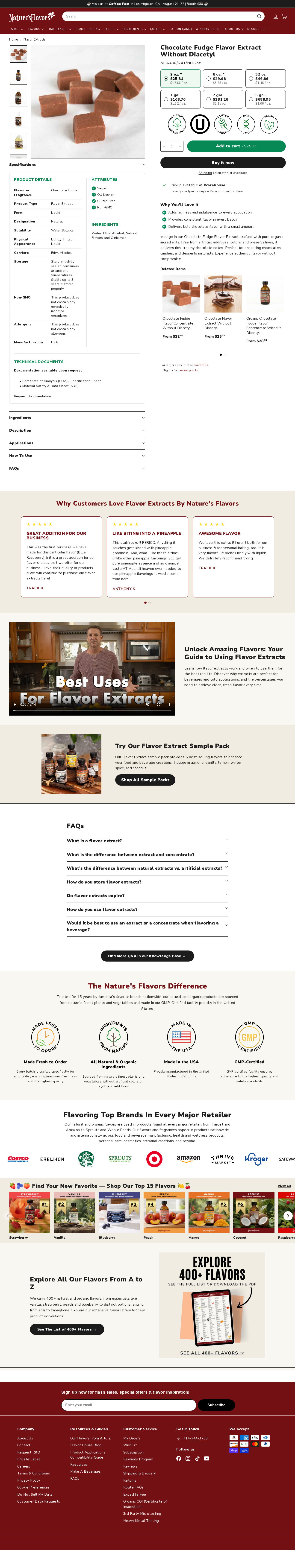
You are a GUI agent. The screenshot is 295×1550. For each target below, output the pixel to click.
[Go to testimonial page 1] (145, 603)
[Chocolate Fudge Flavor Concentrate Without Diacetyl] (181, 294)
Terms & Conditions (33, 1473)
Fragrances (57, 29)
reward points (188, 370)
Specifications (22, 164)
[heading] (32, 16)
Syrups (110, 29)
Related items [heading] (173, 269)
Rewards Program (138, 1459)
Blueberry (107, 1237)
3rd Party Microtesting (142, 1513)
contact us (201, 365)
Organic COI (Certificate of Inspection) (145, 1504)
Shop (15, 29)
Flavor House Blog (86, 1445)
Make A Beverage (85, 1471)
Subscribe (216, 1405)
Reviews (130, 1466)
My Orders (132, 1438)
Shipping (205, 173)
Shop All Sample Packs (145, 780)
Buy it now (223, 162)
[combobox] (163, 16)
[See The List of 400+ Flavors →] (212, 1305)
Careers (23, 1466)
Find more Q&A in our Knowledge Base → (147, 956)
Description (20, 430)
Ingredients (133, 29)
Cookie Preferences (33, 1487)
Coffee (156, 29)
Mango (194, 1237)
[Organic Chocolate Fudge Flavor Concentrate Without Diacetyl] (265, 294)
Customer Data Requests (38, 1501)
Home (14, 39)
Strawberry (18, 1237)
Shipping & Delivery (139, 1473)
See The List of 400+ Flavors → (67, 1329)
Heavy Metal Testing (141, 1520)
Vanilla (59, 1237)
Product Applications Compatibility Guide (87, 1455)
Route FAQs (133, 1487)
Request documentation (32, 396)
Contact (24, 1445)
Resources (256, 29)
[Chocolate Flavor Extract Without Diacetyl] (223, 294)
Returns (129, 1480)
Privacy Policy (28, 1480)
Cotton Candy (180, 29)
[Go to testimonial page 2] (149, 603)
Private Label (28, 1459)
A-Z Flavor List (208, 29)
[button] (284, 16)
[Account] (275, 16)
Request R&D (28, 1452)
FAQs (14, 468)
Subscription (133, 1452)
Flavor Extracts (35, 39)
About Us (233, 29)
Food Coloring (87, 29)
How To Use (20, 455)
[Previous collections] (7, 1215)
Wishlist (130, 1445)
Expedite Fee (134, 1494)
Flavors (34, 29)
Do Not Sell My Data (35, 1494)
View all (284, 1186)
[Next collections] (288, 1215)
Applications (21, 443)
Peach (148, 1237)
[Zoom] (88, 101)
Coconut (239, 1237)
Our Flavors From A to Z (90, 1438)
